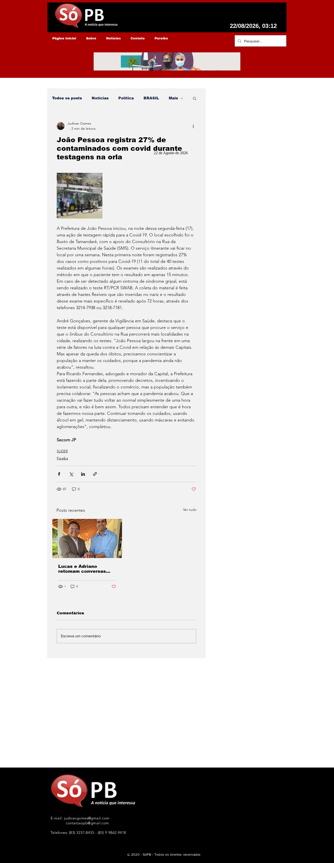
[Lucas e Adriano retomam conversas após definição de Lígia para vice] (87, 538)
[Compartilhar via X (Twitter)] (71, 474)
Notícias (100, 98)
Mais (173, 98)
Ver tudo (189, 509)
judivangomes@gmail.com (87, 818)
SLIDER (62, 451)
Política (126, 98)
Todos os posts (67, 98)
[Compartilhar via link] (95, 474)
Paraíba (62, 458)
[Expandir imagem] (79, 196)
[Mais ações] (193, 126)
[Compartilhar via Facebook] (59, 474)
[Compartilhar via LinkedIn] (83, 474)
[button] (194, 98)
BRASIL (151, 98)
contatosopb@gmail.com (87, 823)
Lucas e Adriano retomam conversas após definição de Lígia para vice (86, 569)
